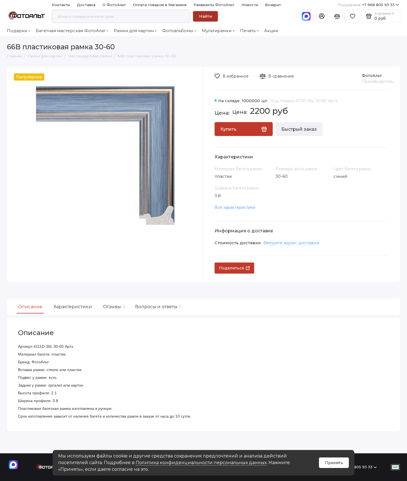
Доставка (86, 4)
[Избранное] (352, 16)
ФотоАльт (372, 75)
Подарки (17, 30)
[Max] (306, 16)
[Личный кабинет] (322, 16)
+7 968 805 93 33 (366, 4)
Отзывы (113, 306)
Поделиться (231, 268)
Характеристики (72, 306)
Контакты (61, 4)
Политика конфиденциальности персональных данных (201, 462)
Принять (334, 462)
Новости (249, 4)
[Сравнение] (336, 16)
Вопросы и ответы (158, 306)
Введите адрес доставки (291, 242)
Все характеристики (235, 207)
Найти (205, 16)
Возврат (273, 4)
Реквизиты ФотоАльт (214, 4)
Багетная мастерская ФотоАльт (70, 30)
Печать (248, 30)
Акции (271, 30)
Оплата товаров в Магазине (160, 4)
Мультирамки (216, 30)
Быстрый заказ (299, 129)
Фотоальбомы (177, 30)
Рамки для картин (134, 30)
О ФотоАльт (114, 4)
